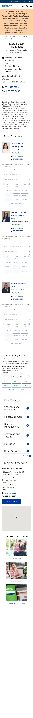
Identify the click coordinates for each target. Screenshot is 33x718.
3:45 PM (26, 386)
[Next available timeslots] (29, 377)
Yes (15, 170)
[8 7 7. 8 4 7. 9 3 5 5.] (27, 6)
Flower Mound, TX (19, 37)
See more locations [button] (18, 389)
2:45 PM (16, 382)
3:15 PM (6, 386)
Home (4, 37)
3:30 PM (16, 386)
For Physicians (11, 1)
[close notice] (30, 11)
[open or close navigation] (31, 6)
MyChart (30, 1)
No (6, 170)
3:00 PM (26, 382)
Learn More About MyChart (16, 603)
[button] (7, 6)
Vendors (18, 1)
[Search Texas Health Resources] (23, 6)
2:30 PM (6, 382)
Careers (24, 1)
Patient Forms (16, 559)
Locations (10, 37)
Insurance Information (16, 581)
